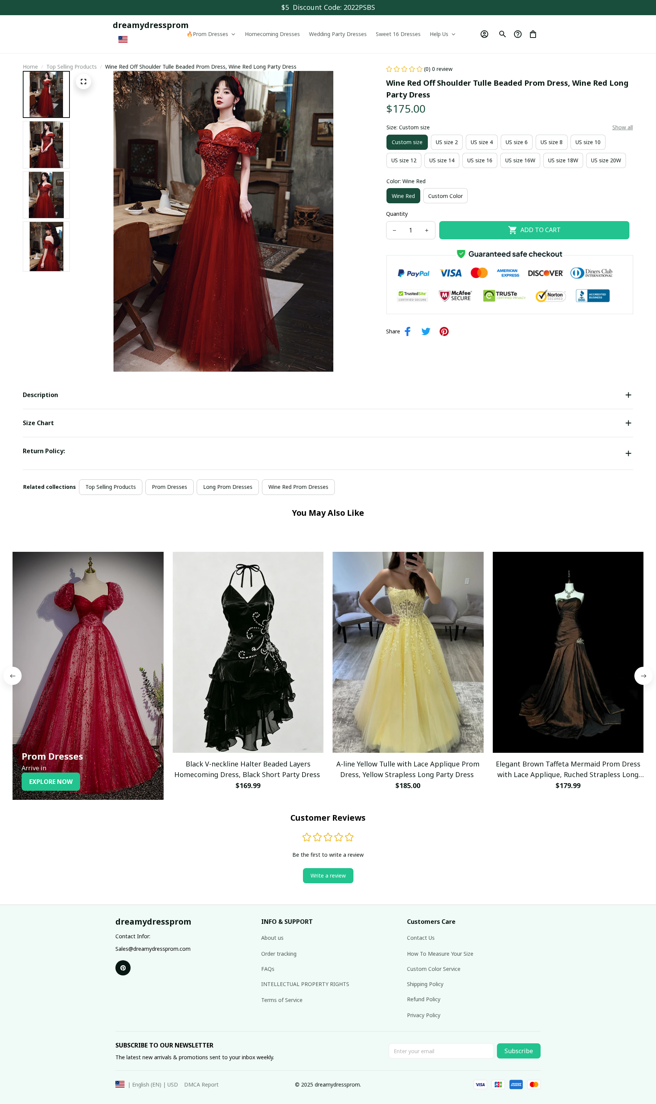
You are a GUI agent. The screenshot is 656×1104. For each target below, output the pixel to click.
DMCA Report (201, 1084)
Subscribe (519, 1051)
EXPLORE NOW (51, 781)
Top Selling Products (71, 66)
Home (30, 66)
